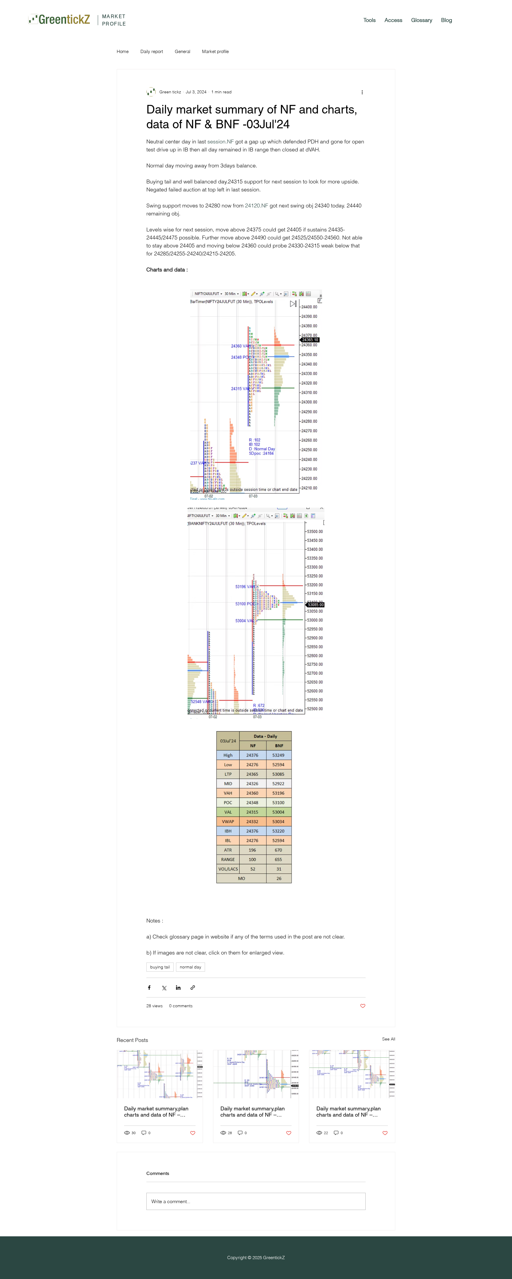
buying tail (160, 967)
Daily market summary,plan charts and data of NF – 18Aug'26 (348, 1111)
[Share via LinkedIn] (178, 987)
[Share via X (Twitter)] (164, 987)
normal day (190, 967)
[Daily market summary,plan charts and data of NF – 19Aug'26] (256, 1074)
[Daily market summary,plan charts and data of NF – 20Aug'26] (160, 1074)
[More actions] (362, 91)
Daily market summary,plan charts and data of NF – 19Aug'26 (252, 1111)
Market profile (215, 51)
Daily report (151, 51)
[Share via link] (193, 987)
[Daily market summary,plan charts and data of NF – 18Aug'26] (352, 1074)
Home (123, 51)
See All (388, 1039)
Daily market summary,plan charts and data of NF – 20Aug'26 (156, 1111)
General (182, 51)
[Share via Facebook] (149, 987)
